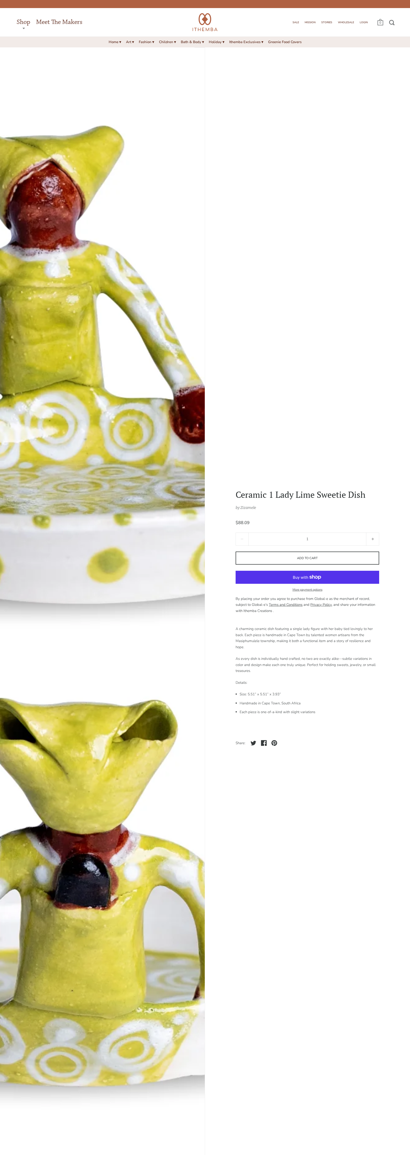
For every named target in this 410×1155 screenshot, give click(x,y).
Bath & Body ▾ (192, 42)
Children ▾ (167, 42)
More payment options (307, 590)
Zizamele (248, 507)
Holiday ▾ (216, 42)
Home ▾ (115, 42)
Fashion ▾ (146, 42)
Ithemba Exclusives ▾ (246, 42)
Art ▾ (130, 42)
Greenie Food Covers (285, 42)
